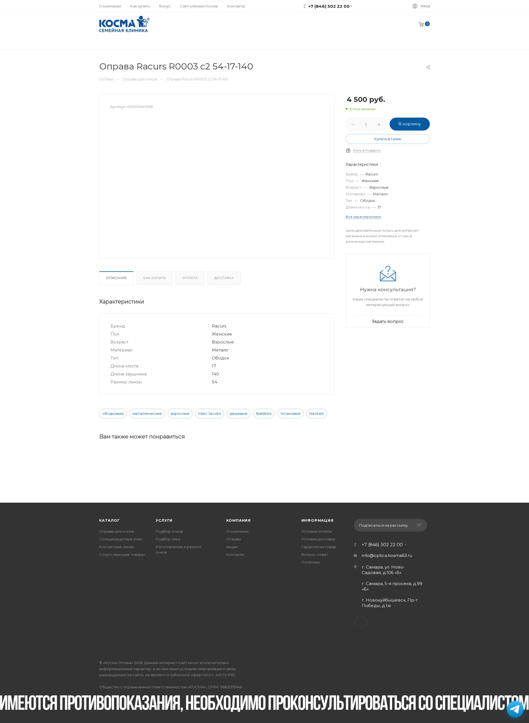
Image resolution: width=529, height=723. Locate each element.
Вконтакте (361, 621)
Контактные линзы (116, 547)
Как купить (154, 278)
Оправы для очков (116, 531)
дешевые (238, 413)
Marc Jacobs (209, 413)
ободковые (113, 413)
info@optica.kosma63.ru (387, 555)
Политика (310, 562)
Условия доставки (318, 539)
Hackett (316, 413)
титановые (290, 413)
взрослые (180, 413)
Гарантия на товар (318, 547)
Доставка (224, 278)
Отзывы (233, 539)
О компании (237, 531)
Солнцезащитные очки (120, 539)
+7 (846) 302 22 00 (382, 545)
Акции (231, 547)
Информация (317, 520)
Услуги (164, 520)
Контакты (235, 554)
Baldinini (263, 413)
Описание (116, 278)
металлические (147, 413)
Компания (238, 520)
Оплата (190, 278)
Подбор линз (168, 539)
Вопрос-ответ (314, 554)
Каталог (109, 520)
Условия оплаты (316, 531)
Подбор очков (169, 531)
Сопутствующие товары (122, 554)
